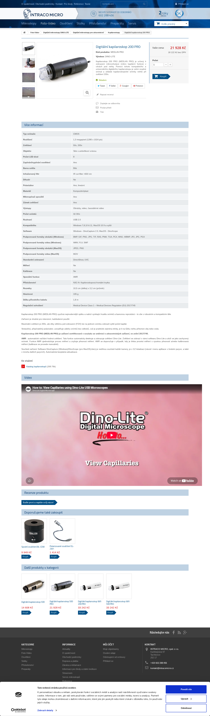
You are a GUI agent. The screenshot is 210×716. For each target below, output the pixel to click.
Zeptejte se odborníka (110, 103)
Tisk (102, 112)
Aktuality (66, 649)
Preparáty (117, 23)
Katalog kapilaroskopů (36, 366)
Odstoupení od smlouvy (114, 657)
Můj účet (108, 644)
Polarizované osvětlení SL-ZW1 (62, 547)
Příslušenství (97, 23)
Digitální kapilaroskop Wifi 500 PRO (118, 602)
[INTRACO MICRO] (48, 13)
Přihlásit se (108, 661)
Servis (132, 23)
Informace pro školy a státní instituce (79, 669)
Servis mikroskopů (71, 677)
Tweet (102, 86)
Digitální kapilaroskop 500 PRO (61, 602)
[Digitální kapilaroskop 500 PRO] (62, 586)
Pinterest (139, 86)
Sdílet (113, 86)
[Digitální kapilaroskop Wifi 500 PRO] (119, 586)
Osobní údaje (109, 653)
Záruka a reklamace (71, 665)
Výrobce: (100, 56)
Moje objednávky (111, 649)
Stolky (81, 23)
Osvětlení (66, 23)
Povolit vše (186, 689)
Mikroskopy (28, 23)
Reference (79, 4)
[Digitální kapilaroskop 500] (34, 586)
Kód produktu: (103, 52)
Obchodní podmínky (44, 4)
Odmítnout (186, 708)
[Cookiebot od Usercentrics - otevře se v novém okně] (18, 710)
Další (28, 97)
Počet (155, 60)
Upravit (184, 698)
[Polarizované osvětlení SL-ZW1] (62, 531)
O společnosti (27, 4)
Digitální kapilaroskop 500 (33, 602)
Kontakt (59, 4)
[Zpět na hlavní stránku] (24, 32)
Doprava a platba (70, 661)
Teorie (87, 4)
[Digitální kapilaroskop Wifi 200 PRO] (90, 586)
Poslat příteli (105, 108)
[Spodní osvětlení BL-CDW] (34, 531)
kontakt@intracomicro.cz (162, 668)
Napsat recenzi (106, 94)
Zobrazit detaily (45, 710)
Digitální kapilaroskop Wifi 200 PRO (89, 602)
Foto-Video (48, 23)
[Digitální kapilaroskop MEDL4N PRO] (28, 48)
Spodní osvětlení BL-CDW (33, 547)
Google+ (125, 86)
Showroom (67, 673)
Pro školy (68, 4)
